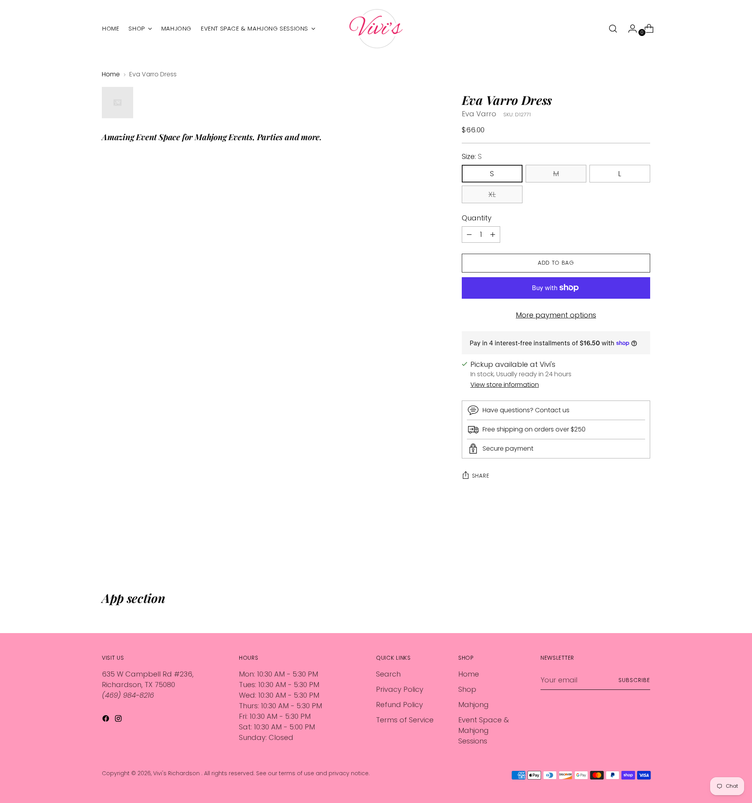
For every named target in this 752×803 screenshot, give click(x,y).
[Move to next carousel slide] (643, 548)
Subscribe (634, 680)
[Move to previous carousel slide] (625, 549)
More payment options (556, 315)
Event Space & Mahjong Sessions (483, 730)
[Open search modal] (613, 28)
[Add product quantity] (469, 234)
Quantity (477, 218)
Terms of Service (405, 720)
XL (492, 194)
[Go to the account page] (629, 28)
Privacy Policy (399, 689)
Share (481, 476)
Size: (472, 156)
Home (111, 74)
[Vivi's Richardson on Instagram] (119, 720)
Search (388, 674)
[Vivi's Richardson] (376, 28)
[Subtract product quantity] (493, 234)
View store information (504, 384)
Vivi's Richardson (177, 773)
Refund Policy (399, 704)
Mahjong (473, 704)
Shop (467, 689)
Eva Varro (479, 114)
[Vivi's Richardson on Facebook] (106, 720)
